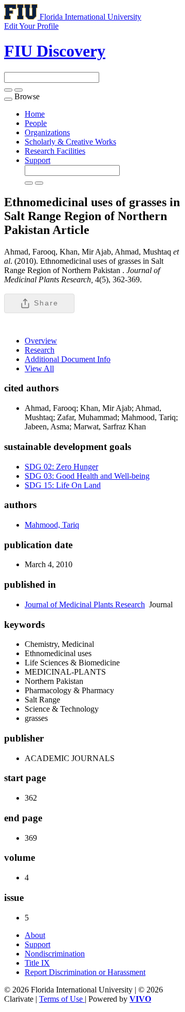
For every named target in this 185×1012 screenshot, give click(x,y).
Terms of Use (62, 999)
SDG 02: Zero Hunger (61, 466)
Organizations (47, 132)
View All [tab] (39, 368)
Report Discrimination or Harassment (85, 972)
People (36, 123)
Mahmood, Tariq (52, 524)
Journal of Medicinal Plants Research (85, 604)
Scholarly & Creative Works (70, 141)
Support (37, 160)
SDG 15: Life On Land (63, 485)
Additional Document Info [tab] (67, 359)
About (35, 935)
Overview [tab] (41, 340)
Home (35, 114)
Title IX (37, 963)
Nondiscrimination (55, 953)
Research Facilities (55, 151)
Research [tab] (39, 350)
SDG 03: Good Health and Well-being (87, 476)
